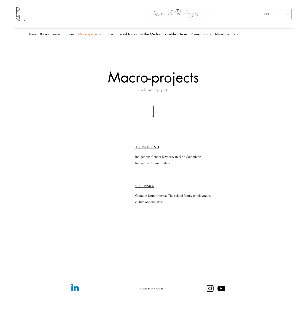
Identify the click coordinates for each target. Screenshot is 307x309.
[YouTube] (221, 288)
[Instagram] (210, 288)
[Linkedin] (75, 288)
